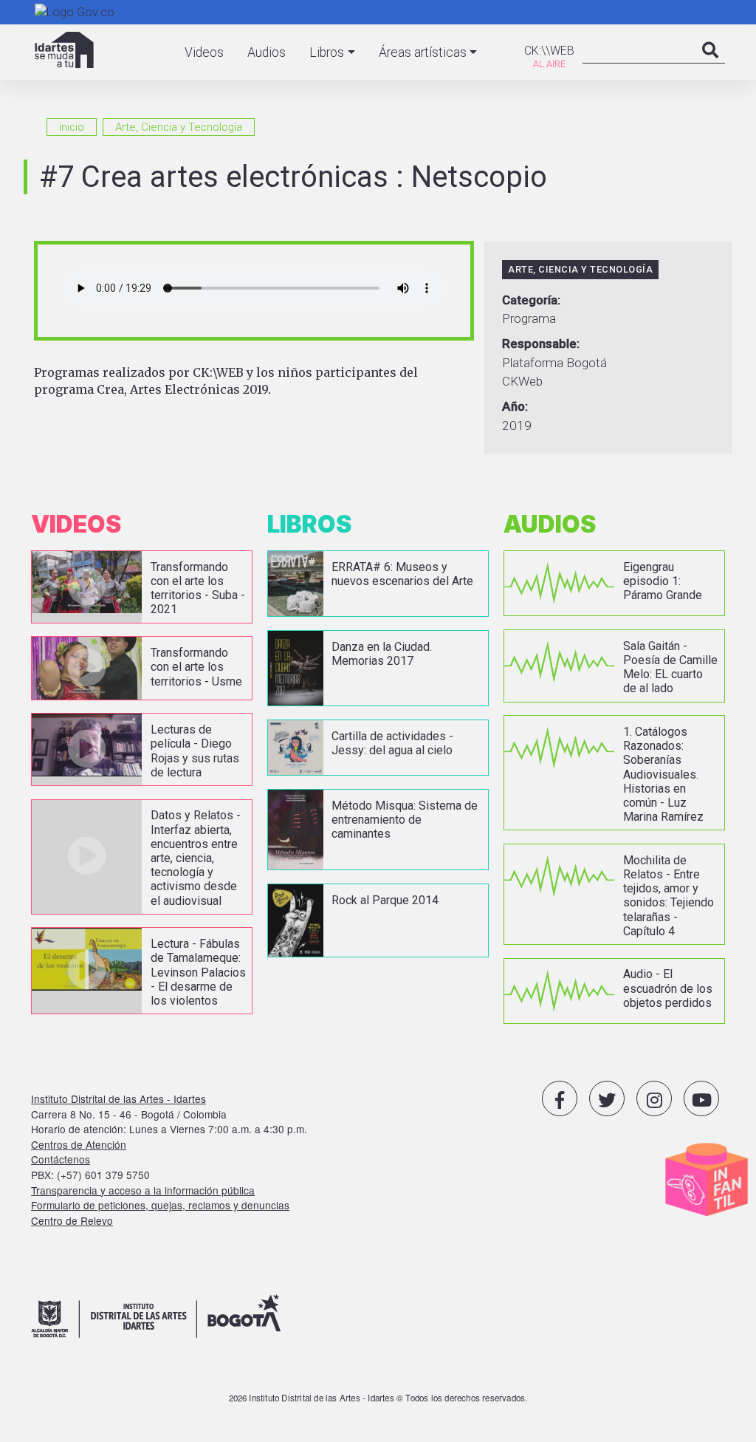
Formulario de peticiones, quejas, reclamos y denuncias (160, 1204)
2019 (517, 425)
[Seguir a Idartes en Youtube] (701, 1098)
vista (142, 587)
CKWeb (522, 381)
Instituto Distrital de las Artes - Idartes (118, 1098)
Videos (204, 52)
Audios (266, 52)
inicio (71, 127)
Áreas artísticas (423, 52)
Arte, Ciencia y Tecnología (178, 127)
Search (710, 65)
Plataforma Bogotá (554, 362)
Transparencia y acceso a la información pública (143, 1190)
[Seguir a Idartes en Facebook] (559, 1098)
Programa (529, 318)
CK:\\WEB (549, 51)
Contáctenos (60, 1159)
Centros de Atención (78, 1144)
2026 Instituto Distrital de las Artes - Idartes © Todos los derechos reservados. (378, 1398)
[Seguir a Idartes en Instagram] (654, 1098)
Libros (326, 52)
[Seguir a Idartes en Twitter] (607, 1098)
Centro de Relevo (72, 1220)
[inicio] (64, 50)
